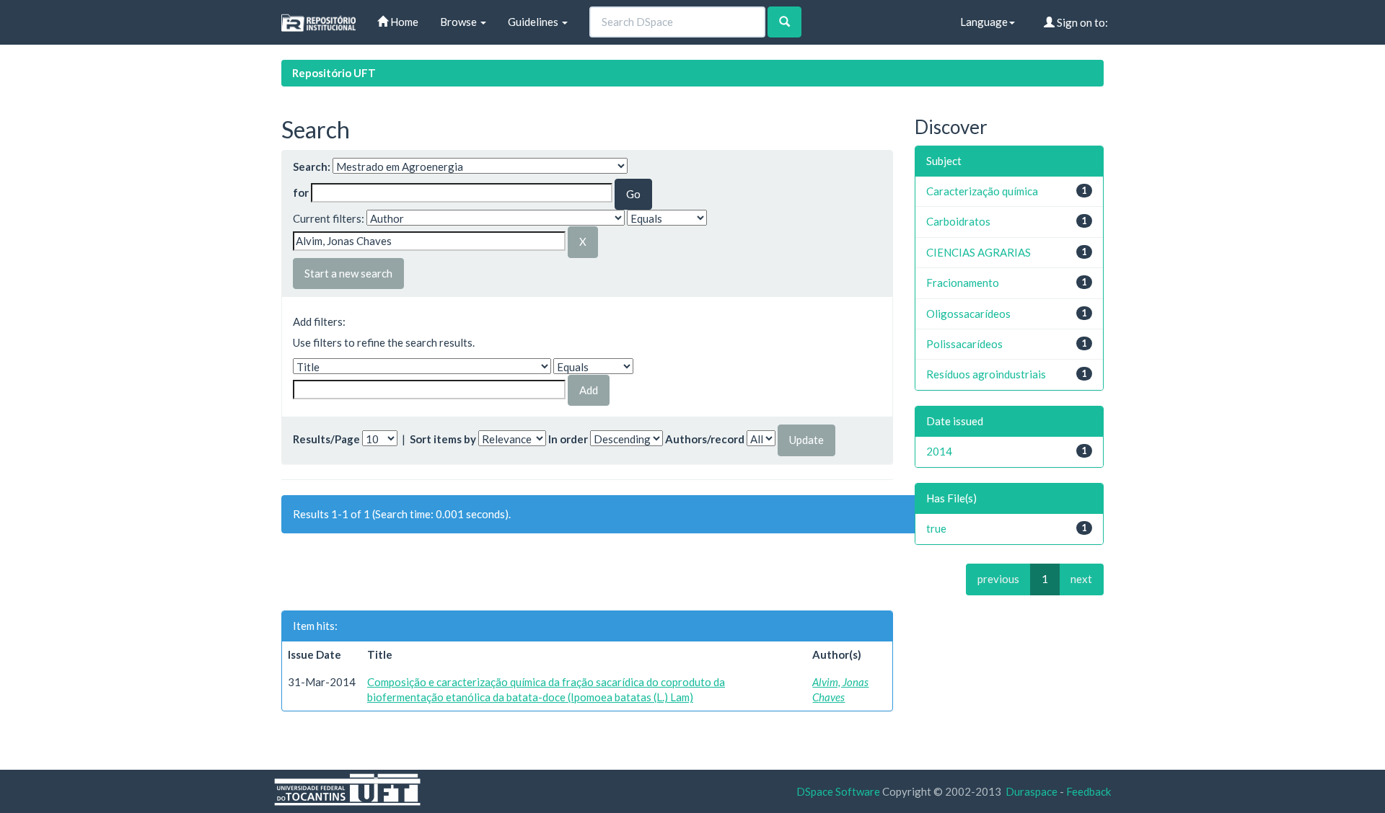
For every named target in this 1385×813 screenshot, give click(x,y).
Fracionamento (962, 282)
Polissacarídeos (964, 343)
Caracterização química (982, 191)
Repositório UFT (334, 72)
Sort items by (443, 438)
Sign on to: (1081, 22)
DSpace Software (838, 791)
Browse (459, 21)
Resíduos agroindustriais (986, 374)
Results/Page (326, 438)
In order (568, 438)
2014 (939, 451)
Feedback (1088, 791)
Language (984, 21)
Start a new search (348, 273)
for (301, 192)
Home (403, 21)
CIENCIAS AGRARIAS (978, 252)
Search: (311, 166)
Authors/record (704, 438)
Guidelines (534, 21)
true (936, 528)
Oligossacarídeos (968, 313)
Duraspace (1032, 791)
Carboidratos (958, 221)
